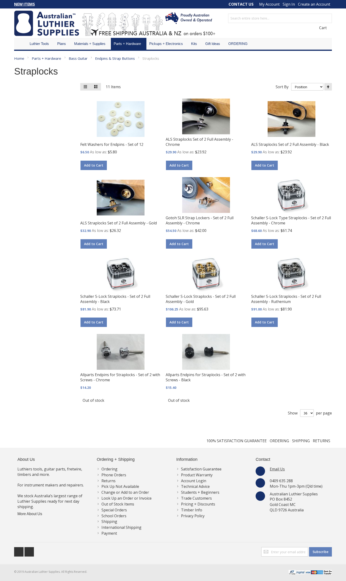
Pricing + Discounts (198, 504)
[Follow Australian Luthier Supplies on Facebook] (19, 550)
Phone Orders (113, 475)
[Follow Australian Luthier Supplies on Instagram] (29, 550)
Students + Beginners (200, 492)
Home (19, 58)
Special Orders (114, 510)
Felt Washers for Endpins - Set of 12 (111, 144)
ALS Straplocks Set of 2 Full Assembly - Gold (118, 223)
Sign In (289, 4)
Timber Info (191, 510)
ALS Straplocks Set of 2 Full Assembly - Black (290, 144)
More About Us (29, 514)
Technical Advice (195, 486)
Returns (108, 480)
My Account (269, 4)
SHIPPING (301, 440)
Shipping (109, 521)
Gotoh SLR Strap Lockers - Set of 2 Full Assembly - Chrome (199, 220)
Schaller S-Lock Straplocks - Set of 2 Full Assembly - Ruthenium (286, 299)
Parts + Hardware (47, 58)
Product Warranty (197, 475)
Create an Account (314, 4)
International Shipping (121, 527)
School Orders (113, 515)
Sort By (282, 86)
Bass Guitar (79, 58)
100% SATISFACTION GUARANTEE (236, 440)
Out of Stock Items (117, 504)
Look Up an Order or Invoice (126, 498)
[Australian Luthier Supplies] (114, 23)
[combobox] (280, 18)
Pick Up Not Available (120, 486)
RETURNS (321, 440)
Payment (109, 533)
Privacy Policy (193, 515)
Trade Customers (196, 498)
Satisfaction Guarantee (201, 469)
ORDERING (279, 440)
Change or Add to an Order (125, 492)
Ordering (109, 469)
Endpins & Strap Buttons (115, 58)
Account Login (193, 480)
